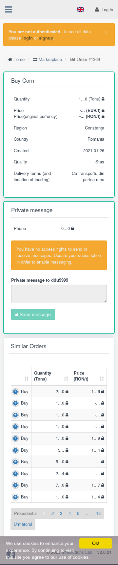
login (27, 38)
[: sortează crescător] (21, 376)
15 (98, 513)
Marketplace (50, 59)
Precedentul (25, 513)
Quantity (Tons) (42, 376)
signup (46, 38)
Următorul (23, 524)
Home (19, 59)
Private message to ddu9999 (39, 280)
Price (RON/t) (81, 376)
